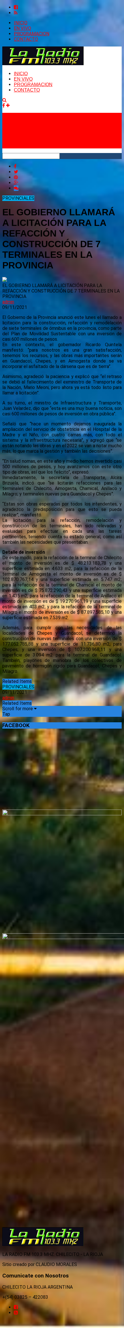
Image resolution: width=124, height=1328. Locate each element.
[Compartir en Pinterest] (16, 177)
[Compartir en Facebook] (15, 166)
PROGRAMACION (31, 33)
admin (8, 302)
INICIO (20, 23)
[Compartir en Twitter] (16, 172)
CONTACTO (26, 39)
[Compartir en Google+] (16, 182)
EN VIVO (22, 28)
